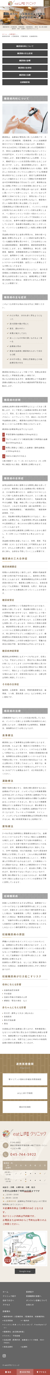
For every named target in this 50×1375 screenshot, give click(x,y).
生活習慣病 (8, 1320)
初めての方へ (8, 1300)
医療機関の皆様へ (34, 1296)
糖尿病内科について (25, 46)
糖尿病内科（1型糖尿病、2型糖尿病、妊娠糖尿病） (25, 1316)
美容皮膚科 (8, 1347)
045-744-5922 (23, 1154)
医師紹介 (30, 1291)
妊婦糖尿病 (25, 82)
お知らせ (30, 1304)
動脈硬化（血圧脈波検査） (14, 1332)
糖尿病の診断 (25, 61)
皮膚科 (25, 1347)
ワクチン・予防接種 (12, 1336)
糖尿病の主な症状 (25, 53)
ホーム (5, 1291)
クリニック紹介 (9, 1296)
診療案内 (6, 1311)
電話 (9, 1372)
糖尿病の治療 (25, 75)
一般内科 (25, 1320)
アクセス (43, 1372)
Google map (25, 1271)
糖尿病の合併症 (25, 68)
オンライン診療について (36, 1300)
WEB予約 (26, 1372)
